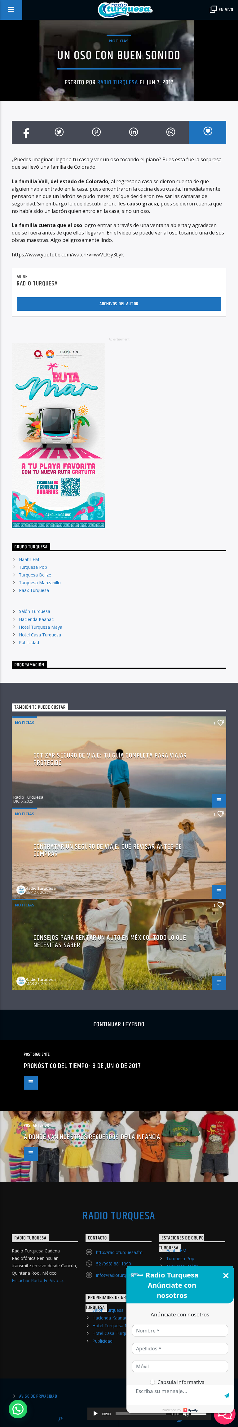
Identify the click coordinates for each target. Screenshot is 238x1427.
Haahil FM (29, 559)
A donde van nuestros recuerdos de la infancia (92, 1137)
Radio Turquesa (117, 82)
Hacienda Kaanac (36, 619)
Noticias (119, 41)
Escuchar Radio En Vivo (36, 1280)
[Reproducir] (95, 1414)
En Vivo (225, 10)
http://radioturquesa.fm (119, 1252)
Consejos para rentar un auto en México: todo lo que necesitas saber (109, 941)
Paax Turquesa (34, 590)
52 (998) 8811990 (113, 1264)
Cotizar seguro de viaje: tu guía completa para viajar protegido (110, 759)
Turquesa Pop (33, 567)
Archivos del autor (119, 304)
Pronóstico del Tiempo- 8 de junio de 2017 (82, 1066)
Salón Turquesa (34, 611)
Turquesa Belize (35, 575)
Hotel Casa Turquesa (40, 635)
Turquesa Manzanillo (40, 582)
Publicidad (29, 642)
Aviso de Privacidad (38, 1396)
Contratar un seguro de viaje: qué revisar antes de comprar (107, 850)
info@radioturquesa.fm (119, 1275)
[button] (18, 1409)
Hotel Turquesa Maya (40, 627)
